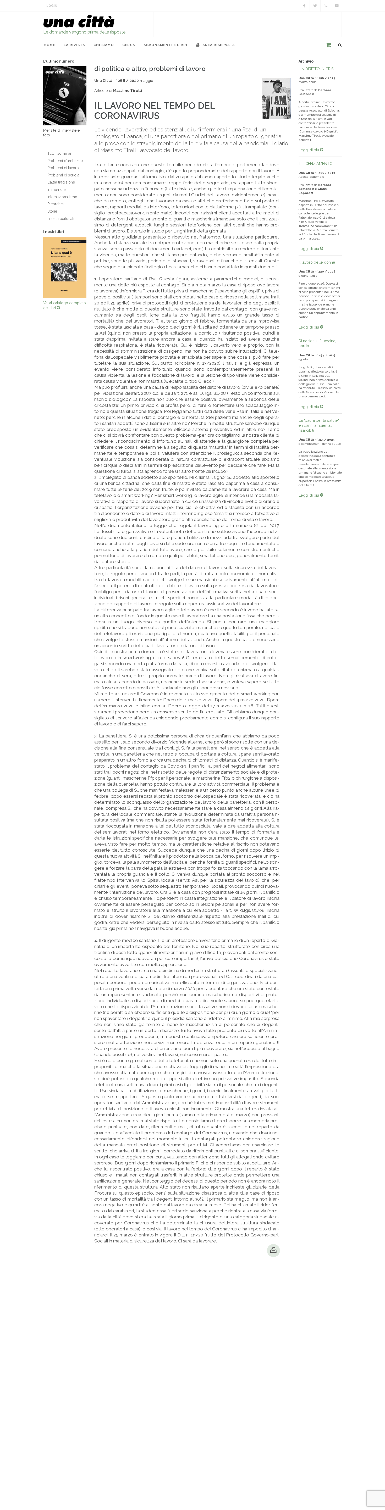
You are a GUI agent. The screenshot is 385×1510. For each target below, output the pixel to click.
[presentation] (38, 267)
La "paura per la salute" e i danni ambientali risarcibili (319, 425)
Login (51, 6)
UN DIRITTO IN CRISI (316, 68)
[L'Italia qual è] (64, 267)
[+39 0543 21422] (326, 6)
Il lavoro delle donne (317, 262)
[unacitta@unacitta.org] (336, 6)
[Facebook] (304, 6)
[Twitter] (315, 6)
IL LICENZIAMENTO (316, 163)
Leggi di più (309, 150)
